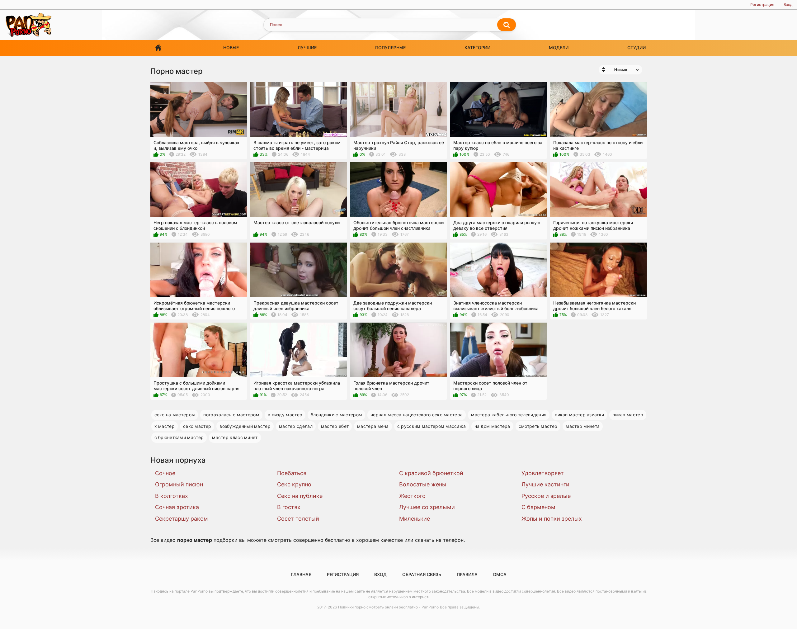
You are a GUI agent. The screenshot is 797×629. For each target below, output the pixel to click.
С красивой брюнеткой (431, 473)
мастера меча (373, 426)
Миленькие (414, 518)
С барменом (538, 507)
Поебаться (291, 473)
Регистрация (762, 4)
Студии (636, 47)
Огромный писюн (179, 484)
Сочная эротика (177, 507)
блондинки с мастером (336, 414)
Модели (558, 47)
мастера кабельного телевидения (508, 414)
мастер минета (583, 426)
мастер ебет (335, 426)
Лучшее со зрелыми (427, 507)
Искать (506, 24)
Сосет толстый (298, 518)
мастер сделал (296, 426)
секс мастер (197, 426)
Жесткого (412, 496)
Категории (477, 47)
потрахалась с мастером (231, 414)
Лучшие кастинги (545, 484)
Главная (158, 48)
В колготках (171, 496)
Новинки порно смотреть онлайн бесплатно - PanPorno (388, 607)
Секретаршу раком (181, 518)
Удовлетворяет (542, 473)
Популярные (390, 47)
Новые (231, 47)
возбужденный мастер (245, 426)
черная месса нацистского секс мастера (416, 414)
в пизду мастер (285, 414)
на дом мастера (492, 426)
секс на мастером (174, 414)
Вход (788, 4)
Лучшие (307, 47)
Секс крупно (294, 484)
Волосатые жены (422, 484)
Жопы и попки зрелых (551, 518)
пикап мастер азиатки (579, 414)
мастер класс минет (234, 437)
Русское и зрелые (546, 496)
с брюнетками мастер (179, 437)
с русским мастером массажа (431, 426)
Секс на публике (300, 496)
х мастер (164, 426)
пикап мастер (627, 414)
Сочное (165, 473)
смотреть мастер (538, 426)
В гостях (288, 507)
